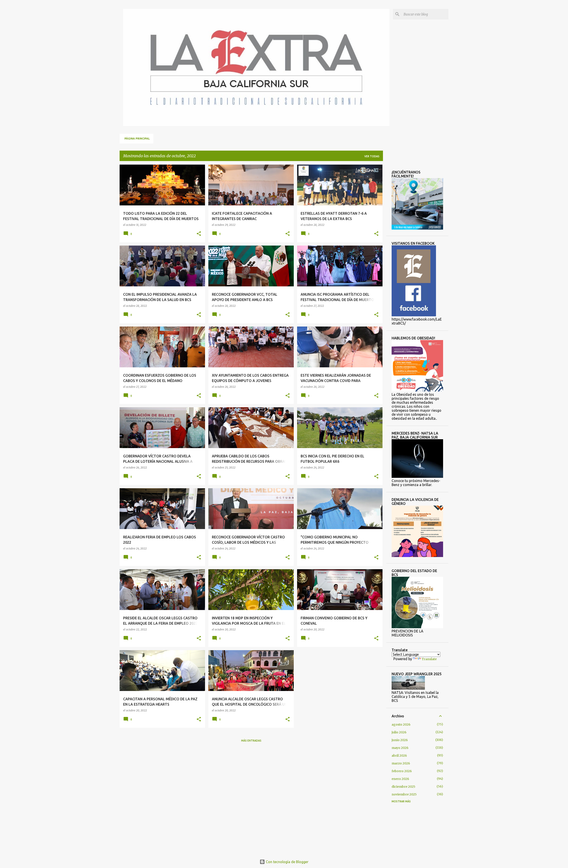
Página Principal (137, 138)
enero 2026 (400, 779)
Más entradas (251, 740)
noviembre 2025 (404, 794)
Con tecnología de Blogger (286, 862)
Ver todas (371, 156)
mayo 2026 (400, 748)
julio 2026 (399, 732)
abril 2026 (399, 756)
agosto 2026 (401, 724)
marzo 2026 (401, 763)
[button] (198, 234)
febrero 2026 (402, 771)
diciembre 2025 (403, 787)
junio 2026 (400, 740)
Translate (429, 659)
